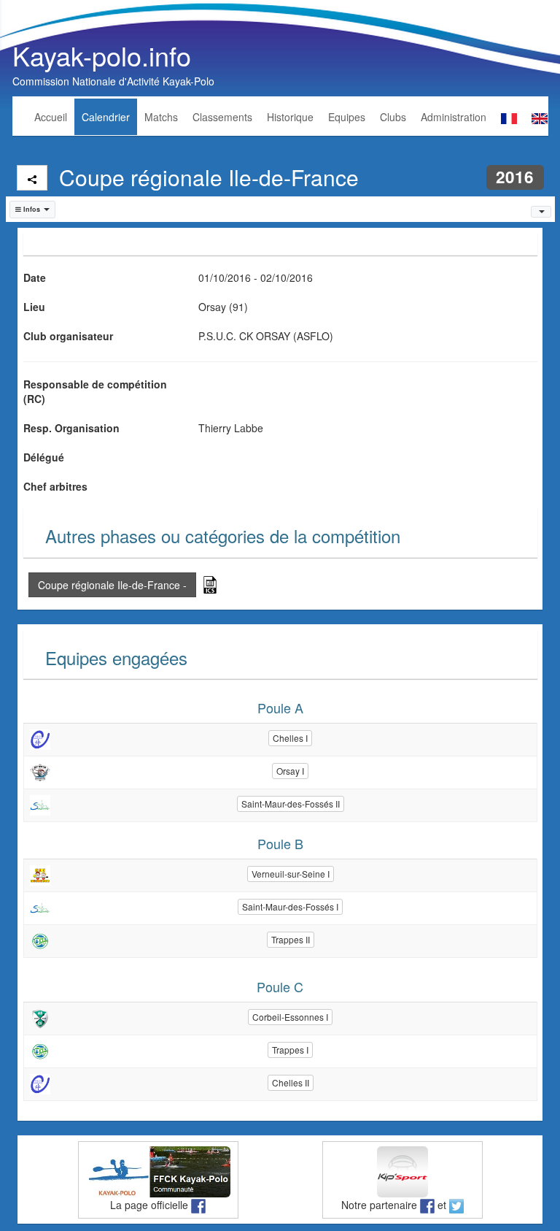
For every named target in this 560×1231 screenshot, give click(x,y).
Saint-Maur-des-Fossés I (290, 906)
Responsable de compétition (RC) (95, 391)
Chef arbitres (55, 486)
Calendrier (106, 117)
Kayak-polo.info (101, 55)
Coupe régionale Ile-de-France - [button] (112, 585)
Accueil (50, 117)
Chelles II (290, 1082)
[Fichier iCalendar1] (210, 582)
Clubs (393, 117)
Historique (290, 117)
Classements (222, 117)
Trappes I (290, 1049)
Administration (453, 117)
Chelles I (290, 738)
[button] (32, 210)
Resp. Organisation (71, 428)
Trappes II (290, 939)
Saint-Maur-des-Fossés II (290, 803)
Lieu (34, 306)
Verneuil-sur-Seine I (291, 873)
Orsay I (290, 770)
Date (34, 277)
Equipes (346, 117)
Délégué (43, 457)
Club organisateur (68, 336)
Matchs (161, 117)
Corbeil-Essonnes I (290, 1017)
